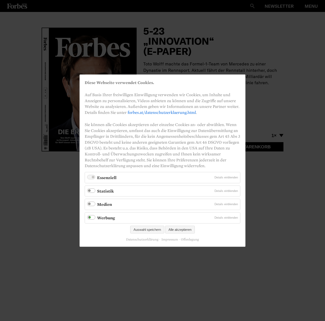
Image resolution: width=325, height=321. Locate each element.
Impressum (169, 239)
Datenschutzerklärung (142, 239)
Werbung (106, 217)
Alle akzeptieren (179, 229)
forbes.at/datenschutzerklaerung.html (162, 112)
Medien (104, 204)
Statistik (105, 190)
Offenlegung (190, 239)
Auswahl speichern (147, 229)
